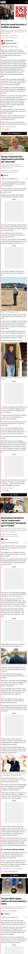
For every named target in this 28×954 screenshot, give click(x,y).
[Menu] (26, 2)
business (11, 562)
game (2, 669)
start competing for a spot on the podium (12, 940)
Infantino (11, 599)
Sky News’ (4, 594)
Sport (6, 21)
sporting (3, 929)
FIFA (13, 554)
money (21, 554)
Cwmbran (16, 188)
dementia (4, 237)
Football (7, 129)
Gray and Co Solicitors (14, 421)
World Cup (15, 871)
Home (2, 21)
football (8, 604)
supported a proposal (15, 559)
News (6, 153)
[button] (26, 46)
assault (21, 197)
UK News (11, 153)
